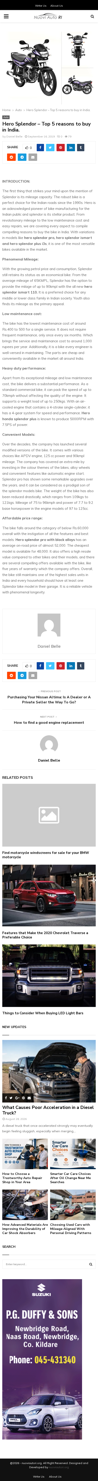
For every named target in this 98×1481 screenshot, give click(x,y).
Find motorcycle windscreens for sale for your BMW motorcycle (45, 855)
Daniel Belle (14, 136)
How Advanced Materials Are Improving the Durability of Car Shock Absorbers (25, 1229)
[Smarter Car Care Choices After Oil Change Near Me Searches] (73, 1154)
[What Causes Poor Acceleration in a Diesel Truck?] (49, 1071)
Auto (5, 117)
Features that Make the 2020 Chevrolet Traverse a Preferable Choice (45, 935)
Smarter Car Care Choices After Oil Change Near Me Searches (70, 1178)
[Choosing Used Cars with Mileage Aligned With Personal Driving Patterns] (73, 1205)
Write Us (40, 5)
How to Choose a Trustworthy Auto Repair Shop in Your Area (22, 1178)
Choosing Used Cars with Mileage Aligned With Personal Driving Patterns (70, 1229)
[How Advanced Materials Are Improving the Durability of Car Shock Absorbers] (25, 1205)
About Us (56, 5)
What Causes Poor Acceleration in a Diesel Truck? (48, 1110)
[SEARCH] (91, 1264)
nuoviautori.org (59, 1467)
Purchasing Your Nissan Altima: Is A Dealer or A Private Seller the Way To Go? (49, 700)
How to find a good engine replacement (49, 722)
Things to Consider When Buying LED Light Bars (42, 1013)
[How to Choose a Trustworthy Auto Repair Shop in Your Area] (25, 1154)
